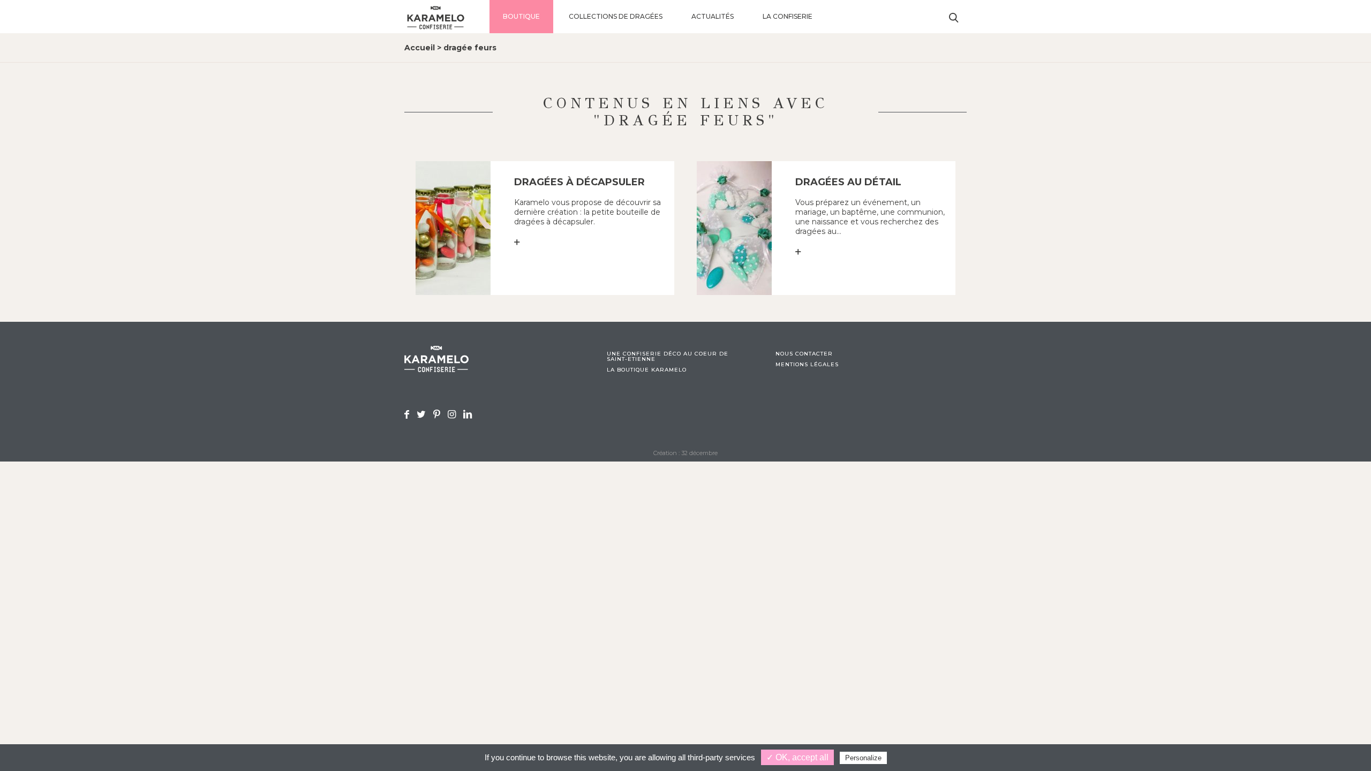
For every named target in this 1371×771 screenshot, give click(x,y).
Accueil (419, 47)
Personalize (863, 758)
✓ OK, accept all (797, 757)
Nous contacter (804, 354)
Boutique (521, 16)
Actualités (712, 16)
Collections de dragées (615, 16)
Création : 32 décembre (685, 453)
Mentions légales (807, 364)
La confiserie (787, 16)
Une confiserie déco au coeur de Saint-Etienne (667, 356)
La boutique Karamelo (647, 370)
